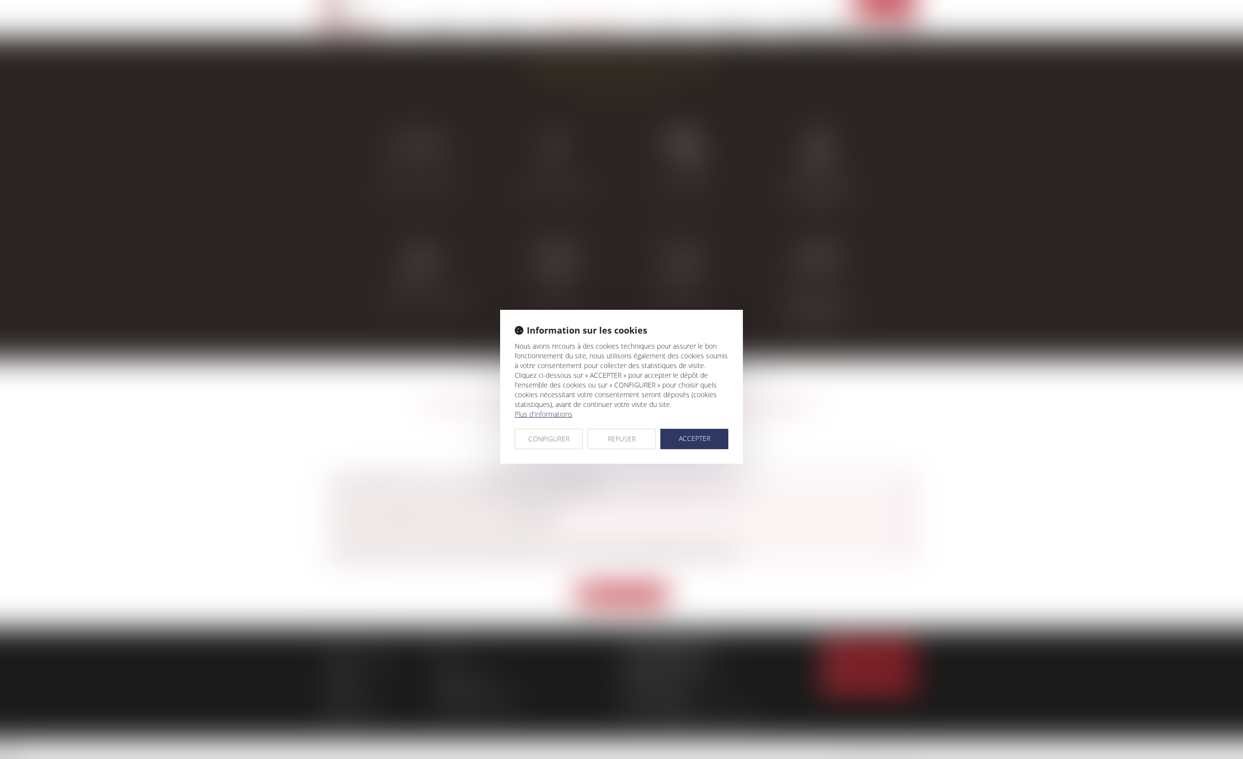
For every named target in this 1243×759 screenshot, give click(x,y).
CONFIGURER (549, 438)
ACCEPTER (694, 438)
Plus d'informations (543, 414)
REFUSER (622, 438)
